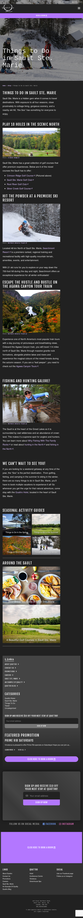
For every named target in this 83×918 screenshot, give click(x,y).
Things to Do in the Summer (46, 532)
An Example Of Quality (14, 682)
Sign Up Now (41, 726)
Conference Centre (36, 876)
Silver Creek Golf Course (19, 188)
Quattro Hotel (21, 492)
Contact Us (9, 668)
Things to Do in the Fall (17, 551)
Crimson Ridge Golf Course (20, 175)
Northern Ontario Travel (16, 243)
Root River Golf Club (17, 184)
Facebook (50, 823)
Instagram (67, 823)
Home (4, 85)
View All (21, 750)
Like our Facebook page (65, 873)
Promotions (10, 671)
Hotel (31, 873)
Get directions (41, 906)
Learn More (9, 750)
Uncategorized (10, 708)
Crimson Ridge (13, 158)
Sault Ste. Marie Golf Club (19, 179)
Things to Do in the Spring (17, 532)
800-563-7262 (77, 2)
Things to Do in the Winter (46, 551)
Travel (7, 705)
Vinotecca (33, 879)
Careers (8, 675)
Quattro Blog (10, 686)
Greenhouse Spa (35, 881)
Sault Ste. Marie (11, 679)
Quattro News (10, 698)
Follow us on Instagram (65, 876)
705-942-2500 (63, 2)
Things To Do (10, 703)
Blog (9, 85)
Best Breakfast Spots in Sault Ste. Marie (31, 601)
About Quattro (11, 664)
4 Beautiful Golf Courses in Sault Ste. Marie (31, 640)
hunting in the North (34, 444)
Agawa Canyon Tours (26, 366)
